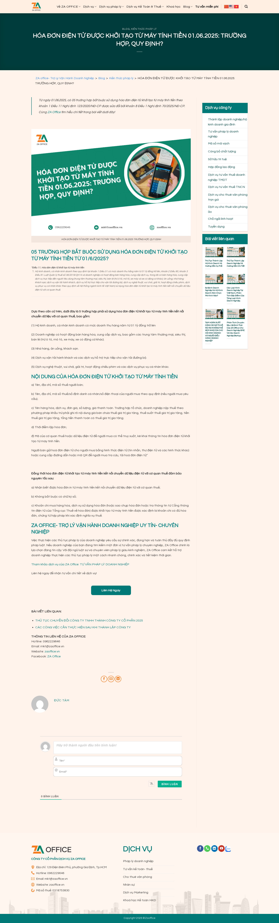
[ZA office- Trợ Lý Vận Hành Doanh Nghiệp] (36, 7)
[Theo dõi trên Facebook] (200, 848)
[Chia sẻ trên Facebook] (104, 679)
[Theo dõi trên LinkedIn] (214, 848)
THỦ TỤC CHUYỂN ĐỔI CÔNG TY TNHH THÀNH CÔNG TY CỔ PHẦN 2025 (89, 620)
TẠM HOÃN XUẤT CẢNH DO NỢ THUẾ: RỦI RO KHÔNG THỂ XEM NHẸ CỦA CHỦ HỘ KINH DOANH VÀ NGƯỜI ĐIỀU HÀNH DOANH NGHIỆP (214, 331)
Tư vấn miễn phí (206, 6)
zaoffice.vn (52, 651)
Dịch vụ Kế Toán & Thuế (143, 6)
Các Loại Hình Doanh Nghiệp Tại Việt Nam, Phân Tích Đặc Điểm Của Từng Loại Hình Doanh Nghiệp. (235, 294)
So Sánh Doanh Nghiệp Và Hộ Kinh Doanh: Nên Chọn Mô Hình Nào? (214, 291)
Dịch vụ (88, 6)
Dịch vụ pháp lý (110, 6)
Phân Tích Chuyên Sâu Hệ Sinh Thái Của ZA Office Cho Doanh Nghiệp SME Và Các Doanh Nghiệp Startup (236, 329)
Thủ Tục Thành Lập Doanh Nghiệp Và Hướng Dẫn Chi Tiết (235, 263)
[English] (231, 6)
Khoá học (173, 6)
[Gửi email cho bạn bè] (111, 679)
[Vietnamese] (236, 6)
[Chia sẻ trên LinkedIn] (118, 679)
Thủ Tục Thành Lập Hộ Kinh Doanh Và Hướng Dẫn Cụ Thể (213, 263)
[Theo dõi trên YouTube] (221, 848)
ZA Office (54, 656)
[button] (246, 6)
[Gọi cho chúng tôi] (207, 848)
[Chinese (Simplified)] (226, 6)
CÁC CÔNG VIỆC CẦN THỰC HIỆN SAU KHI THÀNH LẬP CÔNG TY (83, 627)
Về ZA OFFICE (67, 6)
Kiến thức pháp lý (144, 29)
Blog (186, 6)
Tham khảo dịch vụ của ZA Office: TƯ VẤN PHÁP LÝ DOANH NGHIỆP (80, 564)
